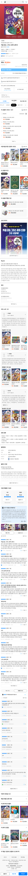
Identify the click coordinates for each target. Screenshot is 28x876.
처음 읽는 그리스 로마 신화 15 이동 (15, 118)
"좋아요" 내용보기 (14, 677)
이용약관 (7, 865)
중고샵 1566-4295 (22, 860)
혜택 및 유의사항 (7, 502)
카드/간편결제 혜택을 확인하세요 (19, 73)
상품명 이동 (5, 185)
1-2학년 (11, 436)
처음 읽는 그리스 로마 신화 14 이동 (15, 123)
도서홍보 (12, 868)
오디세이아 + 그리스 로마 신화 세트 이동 (5, 840)
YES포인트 (3, 64)
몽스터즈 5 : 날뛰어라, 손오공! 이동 (16, 419)
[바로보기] (4, 527)
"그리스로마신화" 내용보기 (14, 662)
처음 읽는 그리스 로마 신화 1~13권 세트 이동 (15, 136)
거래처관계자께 (17, 867)
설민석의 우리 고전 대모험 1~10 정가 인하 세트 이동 (16, 342)
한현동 (7, 49)
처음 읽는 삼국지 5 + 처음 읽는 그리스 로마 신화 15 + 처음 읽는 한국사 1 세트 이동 (5, 159)
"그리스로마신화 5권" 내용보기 (14, 574)
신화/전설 (23, 442)
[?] (16, 507)
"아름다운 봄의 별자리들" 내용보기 (14, 648)
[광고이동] (23, 2)
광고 (16, 868)
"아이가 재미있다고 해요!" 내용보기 (14, 559)
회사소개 (12, 867)
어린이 (7, 436)
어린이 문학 (12, 442)
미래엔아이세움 (4, 51)
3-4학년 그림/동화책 (18, 439)
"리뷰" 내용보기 (14, 619)
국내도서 (3, 436)
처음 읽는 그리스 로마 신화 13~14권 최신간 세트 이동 (15, 127)
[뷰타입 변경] (26, 114)
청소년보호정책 (19, 865)
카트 (26, 2)
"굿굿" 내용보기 (14, 634)
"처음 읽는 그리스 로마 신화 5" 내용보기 (14, 545)
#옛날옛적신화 (4, 173)
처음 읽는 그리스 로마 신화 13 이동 (15, 132)
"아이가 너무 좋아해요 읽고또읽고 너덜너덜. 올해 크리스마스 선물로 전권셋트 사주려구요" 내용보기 (14, 589)
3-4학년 (11, 439)
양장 (9, 452)
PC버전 (9, 867)
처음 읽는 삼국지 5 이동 (15, 158)
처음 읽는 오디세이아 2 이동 (15, 839)
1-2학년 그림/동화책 (18, 436)
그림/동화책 (17, 442)
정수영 (12, 49)
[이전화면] (1, 2)
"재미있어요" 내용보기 (14, 605)
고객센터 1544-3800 (6, 860)
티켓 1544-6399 (14, 860)
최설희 (2, 49)
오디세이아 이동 (15, 815)
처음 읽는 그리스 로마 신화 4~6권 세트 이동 (14, 204)
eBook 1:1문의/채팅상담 (13, 861)
